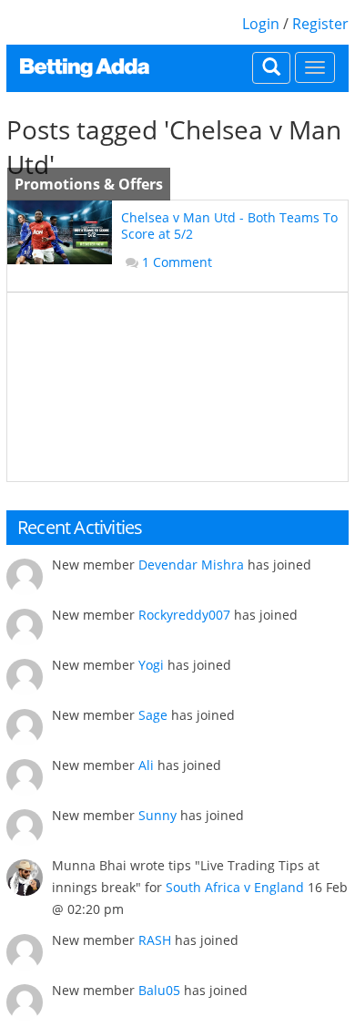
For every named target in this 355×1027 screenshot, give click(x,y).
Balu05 (159, 990)
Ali (146, 765)
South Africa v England (235, 887)
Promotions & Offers (89, 184)
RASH (154, 940)
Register (320, 24)
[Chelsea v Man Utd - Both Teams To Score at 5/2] (59, 232)
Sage (152, 715)
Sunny (157, 815)
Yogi (151, 664)
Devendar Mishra (191, 564)
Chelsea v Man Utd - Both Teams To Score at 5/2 (229, 225)
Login (260, 24)
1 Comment (177, 262)
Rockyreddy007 (184, 614)
